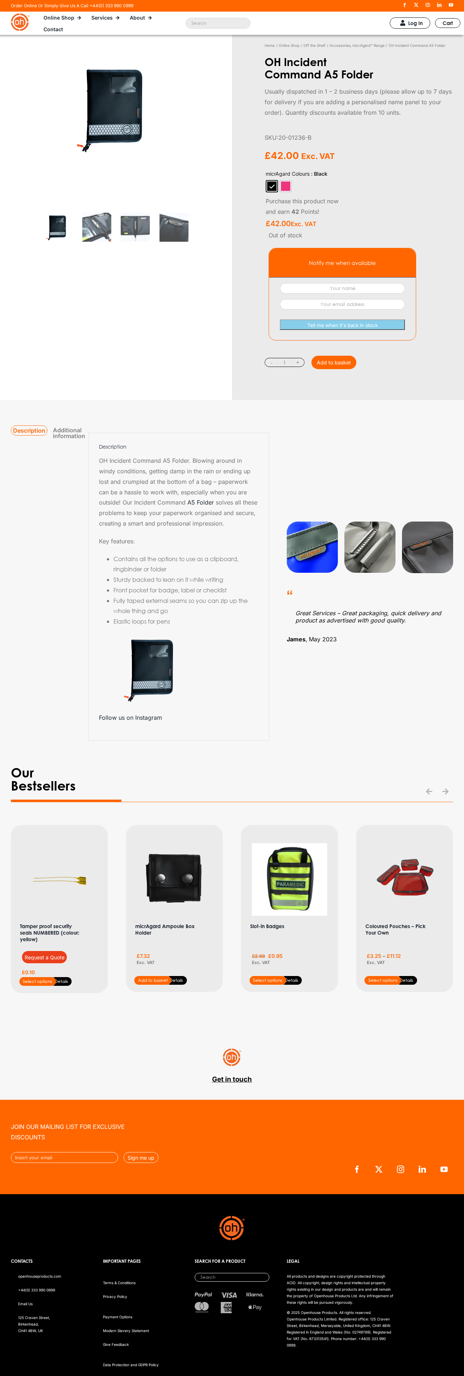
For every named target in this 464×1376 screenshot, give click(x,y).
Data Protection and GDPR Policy (131, 1365)
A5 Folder (200, 502)
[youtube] (451, 5)
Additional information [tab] (69, 433)
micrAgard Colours (288, 174)
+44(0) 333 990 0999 (36, 1290)
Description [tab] (29, 430)
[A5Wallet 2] (116, 132)
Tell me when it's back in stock (342, 325)
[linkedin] (439, 5)
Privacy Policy (115, 1296)
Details (61, 981)
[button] (429, 791)
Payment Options (117, 1317)
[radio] (271, 186)
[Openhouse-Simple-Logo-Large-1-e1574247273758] (20, 16)
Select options (37, 981)
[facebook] (404, 5)
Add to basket (334, 362)
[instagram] (428, 5)
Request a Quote (45, 957)
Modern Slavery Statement (126, 1330)
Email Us (25, 1304)
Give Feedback (116, 1344)
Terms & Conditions (119, 1283)
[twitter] (416, 5)
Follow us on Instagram (130, 717)
